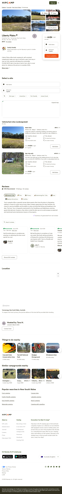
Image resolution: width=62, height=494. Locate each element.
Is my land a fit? (20, 426)
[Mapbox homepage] (6, 306)
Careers (4, 432)
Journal (4, 429)
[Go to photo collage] (16, 20)
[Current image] (11, 172)
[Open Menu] (58, 2)
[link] (31, 137)
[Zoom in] (58, 273)
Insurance (19, 434)
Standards (19, 437)
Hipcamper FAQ (6, 438)
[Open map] (31, 109)
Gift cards (4, 424)
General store (6, 426)
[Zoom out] (58, 276)
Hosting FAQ (20, 440)
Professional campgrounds (20, 430)
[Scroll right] (59, 350)
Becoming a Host (21, 424)
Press (3, 435)
